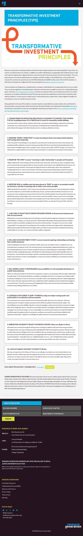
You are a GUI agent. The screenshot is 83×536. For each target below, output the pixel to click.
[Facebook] (13, 510)
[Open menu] (79, 3)
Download (49, 367)
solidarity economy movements (54, 82)
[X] (10, 510)
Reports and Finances (9, 489)
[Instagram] (3, 510)
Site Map (5, 498)
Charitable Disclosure (9, 483)
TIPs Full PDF (40, 367)
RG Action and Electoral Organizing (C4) (24, 446)
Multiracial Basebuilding (19, 449)
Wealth (5, 433)
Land (4, 441)
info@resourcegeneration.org (12, 515)
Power (4, 449)
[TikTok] (6, 510)
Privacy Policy (6, 492)
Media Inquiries (8, 513)
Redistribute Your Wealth (53, 414)
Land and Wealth (17, 439)
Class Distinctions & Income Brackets (23, 435)
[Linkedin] (16, 510)
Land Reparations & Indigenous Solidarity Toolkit (27, 442)
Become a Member (10, 408)
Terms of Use (6, 495)
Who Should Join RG (18, 432)
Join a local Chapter (51, 408)
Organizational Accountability (11, 486)
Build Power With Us (11, 414)
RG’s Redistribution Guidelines (25, 92)
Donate (8, 419)
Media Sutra (72, 106)
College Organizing (18, 452)
